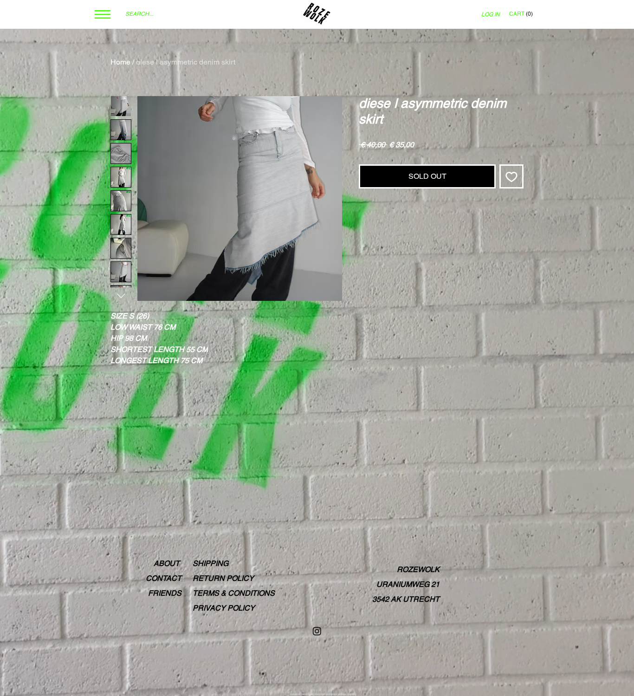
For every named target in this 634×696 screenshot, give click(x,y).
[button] (102, 14)
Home (120, 62)
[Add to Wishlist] (511, 176)
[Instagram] (317, 631)
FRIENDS (164, 593)
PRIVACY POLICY (224, 608)
